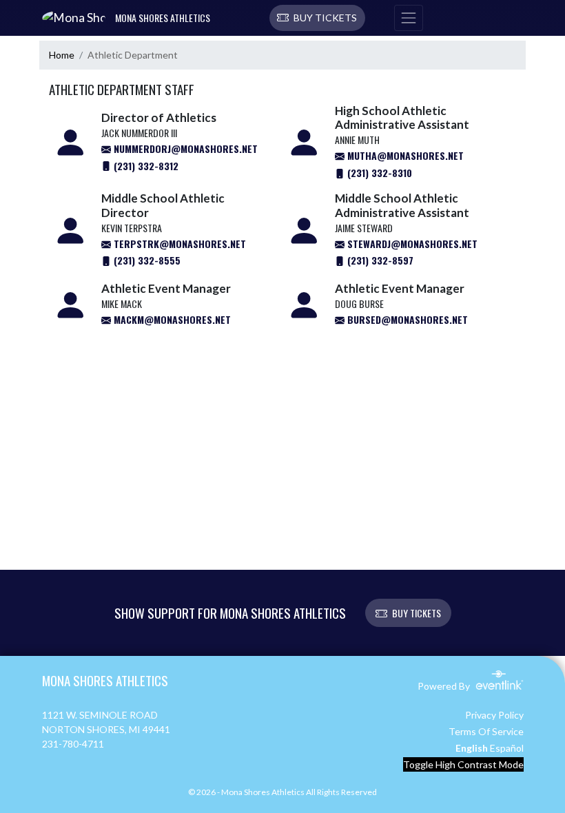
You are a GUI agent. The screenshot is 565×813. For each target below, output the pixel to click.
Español (507, 748)
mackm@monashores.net (171, 319)
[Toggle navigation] (408, 18)
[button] (317, 18)
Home (61, 55)
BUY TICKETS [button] (416, 613)
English (471, 748)
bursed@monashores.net (406, 319)
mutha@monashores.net (404, 155)
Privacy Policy (494, 715)
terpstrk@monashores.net (178, 243)
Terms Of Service (486, 731)
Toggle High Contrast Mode (463, 764)
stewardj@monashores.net (411, 243)
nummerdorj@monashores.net (184, 148)
